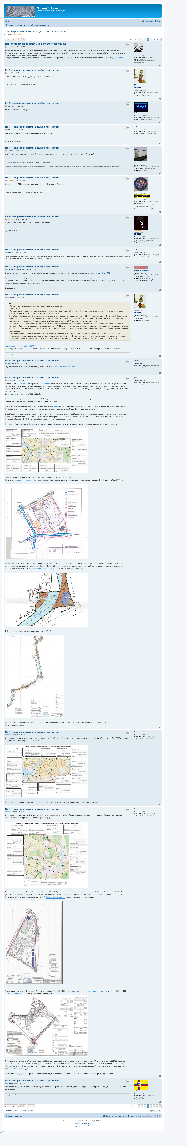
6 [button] (157, 39)
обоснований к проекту (22, 480)
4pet (135, 113)
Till (135, 162)
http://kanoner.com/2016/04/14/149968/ (20, 346)
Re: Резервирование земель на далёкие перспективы (35, 44)
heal (135, 127)
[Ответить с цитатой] (128, 44)
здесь (121, 58)
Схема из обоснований (55, 897)
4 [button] (151, 39)
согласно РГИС (25, 348)
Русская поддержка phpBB (82, 1123)
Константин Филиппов (141, 270)
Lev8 (135, 1091)
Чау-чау (136, 360)
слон (135, 53)
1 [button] (142, 39)
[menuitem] (8, 21)
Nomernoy (17, 34)
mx (135, 84)
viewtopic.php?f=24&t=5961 (99, 273)
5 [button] (154, 39)
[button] (139, 39)
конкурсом (24, 384)
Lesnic (136, 249)
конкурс (55, 406)
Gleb (135, 377)
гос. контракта (45, 384)
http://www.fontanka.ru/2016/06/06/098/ (69, 367)
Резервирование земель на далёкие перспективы (35, 31)
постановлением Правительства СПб (83, 892)
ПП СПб (49, 563)
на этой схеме (17, 1069)
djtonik (136, 192)
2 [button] (145, 39)
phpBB (78, 1121)
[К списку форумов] (21, 11)
